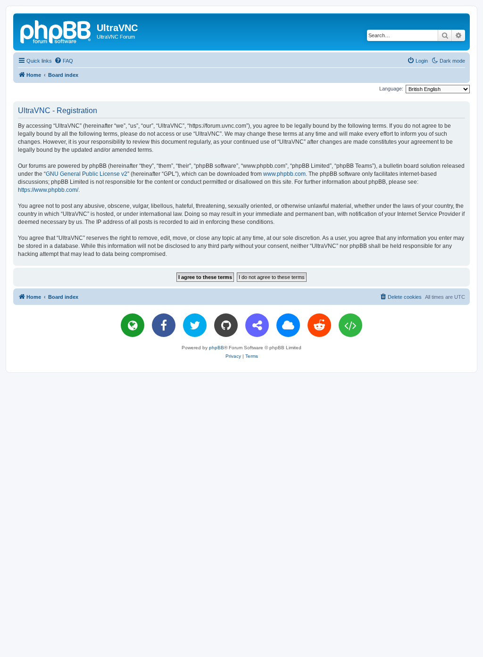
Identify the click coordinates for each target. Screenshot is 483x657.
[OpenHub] (350, 325)
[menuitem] (63, 60)
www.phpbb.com (284, 174)
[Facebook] (163, 325)
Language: (391, 88)
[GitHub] (226, 325)
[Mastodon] (257, 325)
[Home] (56, 31)
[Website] (132, 325)
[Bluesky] (288, 325)
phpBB (216, 347)
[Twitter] (195, 325)
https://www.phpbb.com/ (48, 190)
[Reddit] (319, 325)
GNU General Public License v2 (86, 174)
